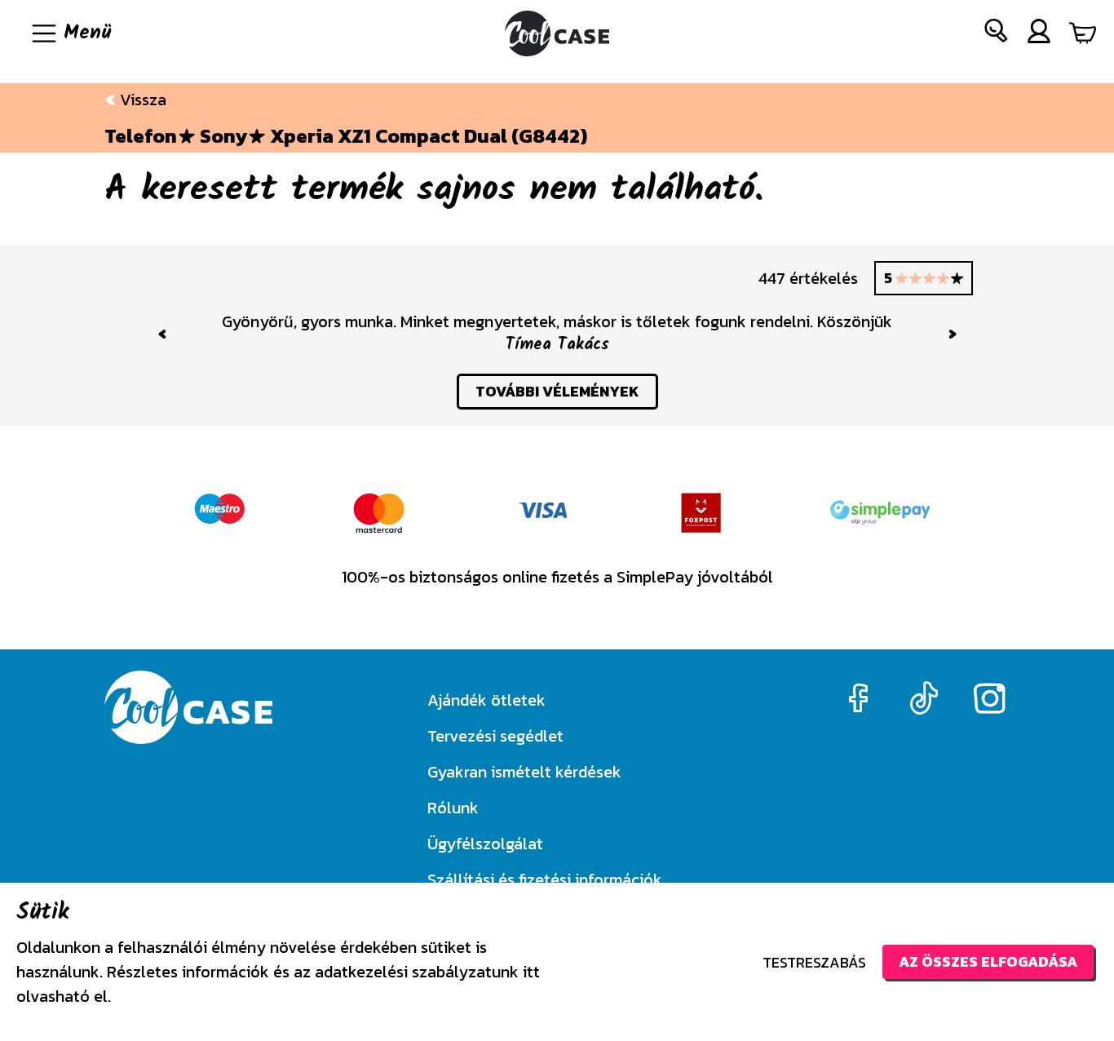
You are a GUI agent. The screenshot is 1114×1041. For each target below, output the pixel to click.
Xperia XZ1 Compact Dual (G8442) (428, 136)
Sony (223, 136)
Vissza (141, 99)
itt (531, 971)
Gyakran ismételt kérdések (524, 772)
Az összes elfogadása (988, 961)
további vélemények (557, 391)
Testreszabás (814, 962)
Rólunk (453, 807)
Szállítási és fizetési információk (544, 879)
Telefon (140, 136)
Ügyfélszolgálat (485, 843)
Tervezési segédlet (495, 736)
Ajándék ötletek (486, 700)
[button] (997, 34)
